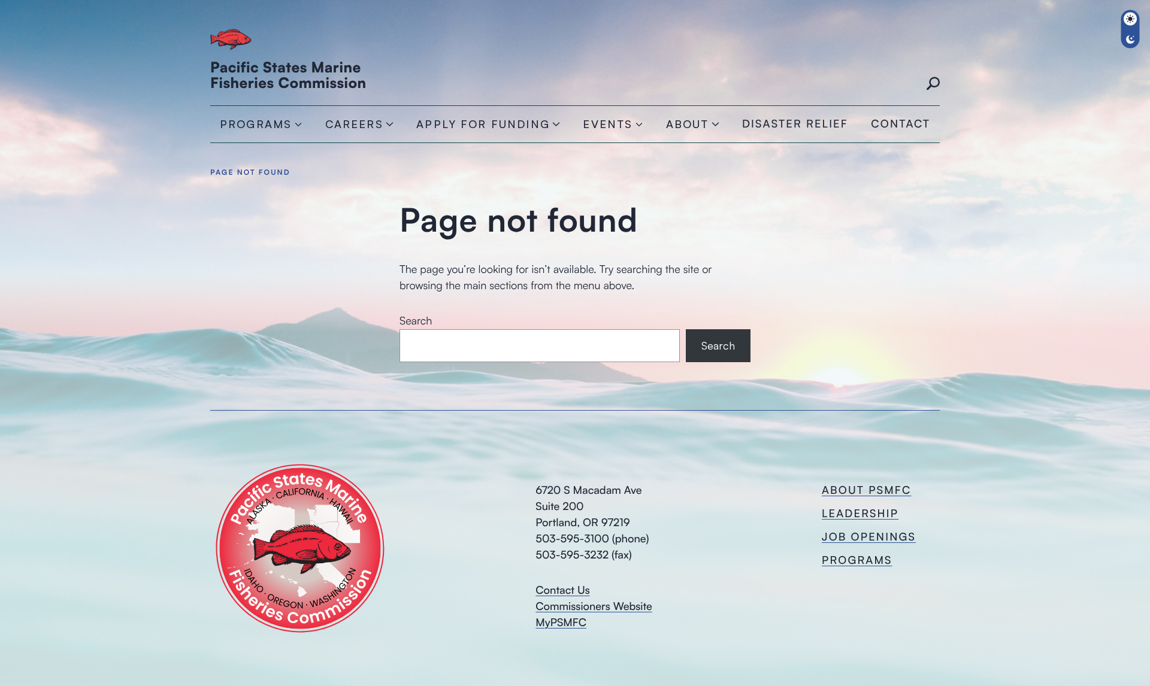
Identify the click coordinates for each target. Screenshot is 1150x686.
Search (932, 84)
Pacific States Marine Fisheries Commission (288, 75)
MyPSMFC (560, 622)
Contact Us (562, 590)
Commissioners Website (593, 606)
